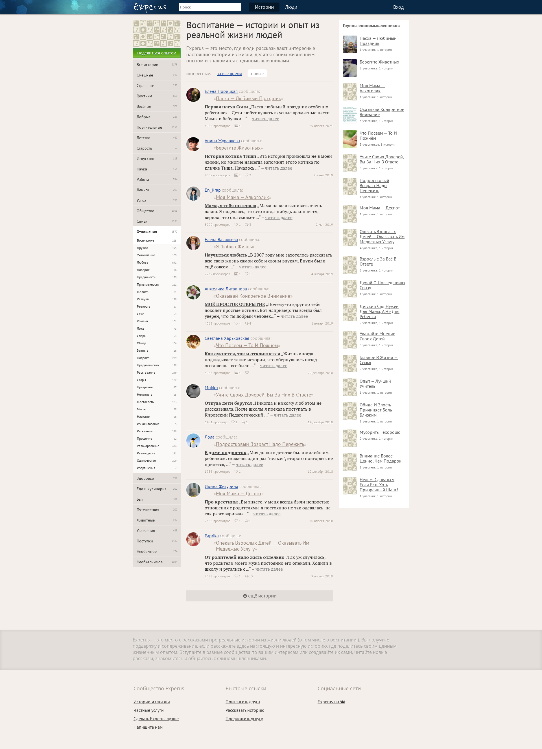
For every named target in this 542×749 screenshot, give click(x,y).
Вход (398, 7)
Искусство (157, 158)
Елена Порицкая (221, 91)
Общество (157, 210)
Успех (157, 200)
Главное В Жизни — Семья (379, 359)
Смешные (157, 75)
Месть (156, 409)
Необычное (157, 551)
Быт (157, 499)
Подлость (156, 358)
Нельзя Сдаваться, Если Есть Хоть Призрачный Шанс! (379, 484)
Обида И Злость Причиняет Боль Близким (376, 410)
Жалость (156, 292)
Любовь (156, 262)
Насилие (156, 416)
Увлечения (157, 530)
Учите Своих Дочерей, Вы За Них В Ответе (263, 394)
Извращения (156, 468)
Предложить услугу (244, 718)
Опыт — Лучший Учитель (375, 383)
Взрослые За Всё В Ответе (378, 261)
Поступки (157, 541)
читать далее (265, 118)
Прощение (156, 438)
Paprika (212, 535)
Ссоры (156, 380)
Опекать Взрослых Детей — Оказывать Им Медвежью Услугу (262, 546)
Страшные (157, 85)
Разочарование (156, 446)
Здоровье (157, 478)
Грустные (157, 95)
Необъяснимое (157, 561)
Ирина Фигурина (221, 486)
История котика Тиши (230, 156)
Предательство (156, 365)
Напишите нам (148, 727)
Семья (157, 221)
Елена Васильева (221, 239)
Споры (156, 336)
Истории (264, 7)
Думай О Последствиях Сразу (382, 285)
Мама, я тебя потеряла (230, 205)
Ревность (156, 306)
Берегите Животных (238, 147)
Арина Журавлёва (222, 140)
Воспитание (156, 240)
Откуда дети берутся (228, 403)
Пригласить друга (243, 701)
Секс (156, 314)
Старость (157, 148)
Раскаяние (156, 431)
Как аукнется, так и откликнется (242, 353)
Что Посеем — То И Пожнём (247, 345)
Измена (156, 321)
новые (257, 73)
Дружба (156, 248)
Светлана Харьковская (227, 338)
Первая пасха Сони (226, 106)
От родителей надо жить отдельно (245, 557)
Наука (157, 169)
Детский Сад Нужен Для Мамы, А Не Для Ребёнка (379, 311)
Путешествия (157, 509)
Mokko (211, 387)
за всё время (229, 73)
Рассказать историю (245, 710)
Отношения (157, 231)
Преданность (156, 277)
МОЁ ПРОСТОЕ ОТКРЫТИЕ (235, 304)
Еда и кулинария (157, 488)
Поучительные (157, 127)
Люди (291, 7)
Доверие (156, 270)
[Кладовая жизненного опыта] (150, 8)
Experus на (331, 701)
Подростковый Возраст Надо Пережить (260, 444)
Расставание (156, 372)
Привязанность (156, 284)
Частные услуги (149, 710)
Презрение (156, 387)
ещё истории (262, 596)
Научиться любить (226, 255)
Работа (157, 179)
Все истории (157, 64)
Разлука (156, 299)
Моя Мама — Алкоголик (242, 197)
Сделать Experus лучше (156, 718)
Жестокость (156, 402)
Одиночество (156, 460)
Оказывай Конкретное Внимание (253, 296)
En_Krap (213, 190)
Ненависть (156, 394)
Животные (157, 520)
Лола (210, 437)
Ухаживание (156, 255)
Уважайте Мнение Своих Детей (377, 336)
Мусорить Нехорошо (380, 432)
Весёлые (157, 106)
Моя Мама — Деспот (238, 493)
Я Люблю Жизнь (234, 246)
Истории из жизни (152, 701)
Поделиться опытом (156, 53)
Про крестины (221, 502)
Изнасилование (156, 424)
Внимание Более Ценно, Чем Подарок (380, 458)
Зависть (156, 350)
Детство (157, 137)
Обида (156, 343)
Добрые (157, 116)
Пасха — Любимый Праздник (248, 98)
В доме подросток (225, 452)
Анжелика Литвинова (226, 289)
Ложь (156, 328)
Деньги (157, 189)
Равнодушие (156, 453)
